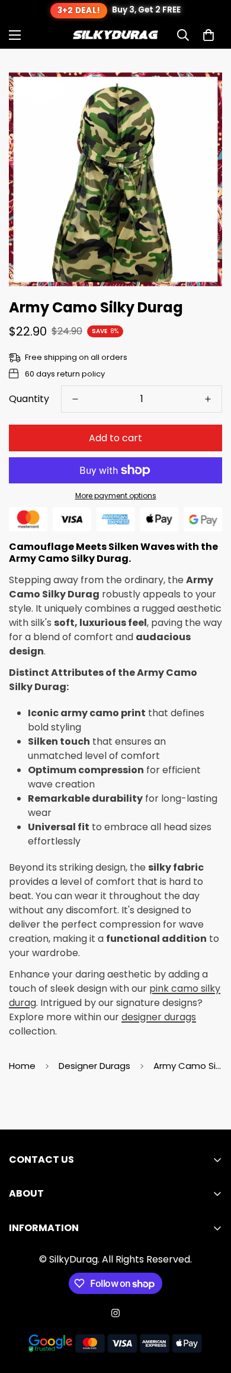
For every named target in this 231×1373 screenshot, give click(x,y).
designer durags (158, 1017)
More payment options (115, 496)
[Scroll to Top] (210, 1310)
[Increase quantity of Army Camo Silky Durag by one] (208, 399)
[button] (208, 35)
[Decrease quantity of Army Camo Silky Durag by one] (75, 399)
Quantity (29, 399)
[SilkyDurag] (115, 35)
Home (22, 1065)
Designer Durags (94, 1065)
